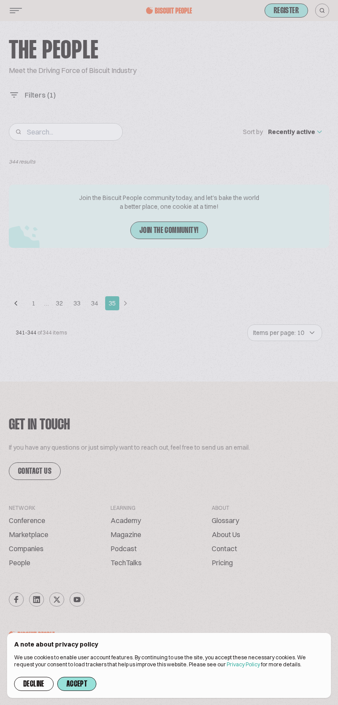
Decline (33, 684)
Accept (76, 684)
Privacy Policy (243, 664)
